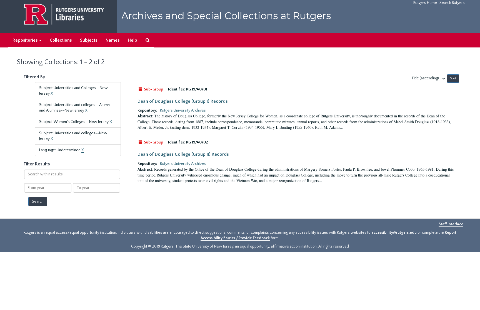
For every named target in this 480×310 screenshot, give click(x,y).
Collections (61, 40)
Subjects (88, 40)
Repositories (25, 40)
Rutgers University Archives (183, 110)
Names (112, 40)
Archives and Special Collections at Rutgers (226, 16)
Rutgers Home (425, 3)
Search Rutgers (452, 3)
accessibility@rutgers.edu (394, 232)
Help (132, 40)
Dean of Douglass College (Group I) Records (183, 101)
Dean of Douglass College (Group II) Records (183, 154)
